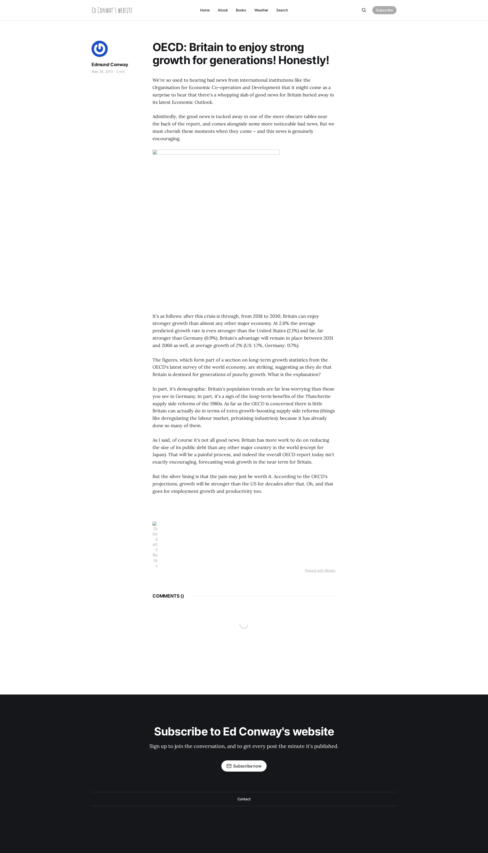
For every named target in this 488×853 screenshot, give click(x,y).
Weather (261, 10)
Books (241, 10)
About (223, 10)
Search (282, 10)
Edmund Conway (110, 64)
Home (205, 10)
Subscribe (384, 10)
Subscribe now (247, 766)
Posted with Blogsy (320, 570)
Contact (243, 799)
